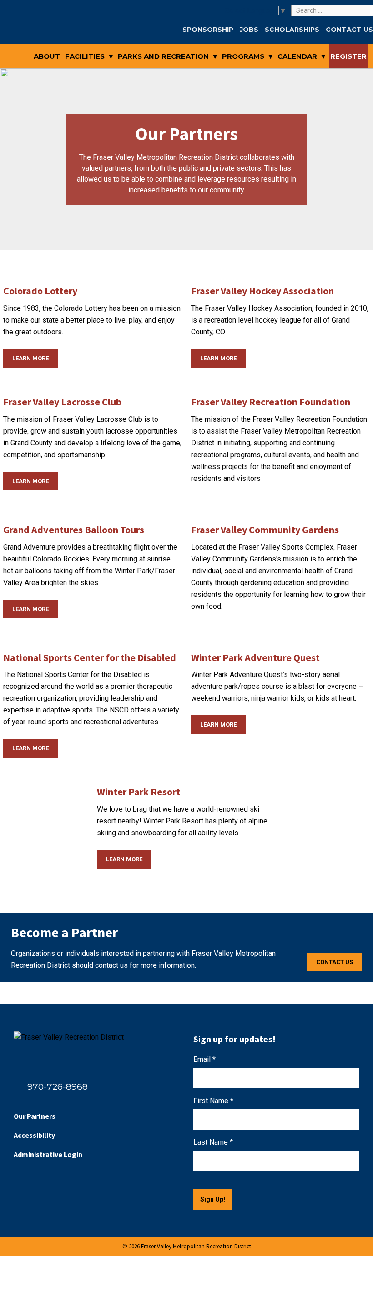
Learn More (30, 358)
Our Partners (34, 1116)
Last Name (213, 1142)
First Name (213, 1100)
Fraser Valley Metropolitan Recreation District (31, 33)
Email (204, 1059)
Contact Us (334, 962)
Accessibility (34, 1135)
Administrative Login (48, 1154)
